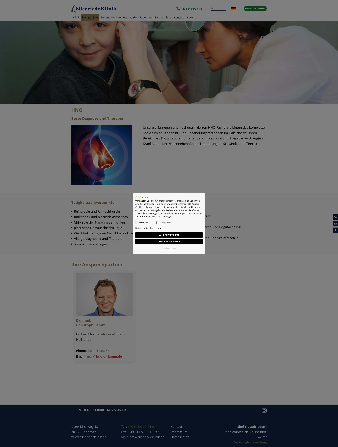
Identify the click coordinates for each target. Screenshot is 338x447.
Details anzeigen (169, 248)
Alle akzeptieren (169, 235)
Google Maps (166, 222)
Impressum (155, 228)
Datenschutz (141, 228)
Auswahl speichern (169, 241)
